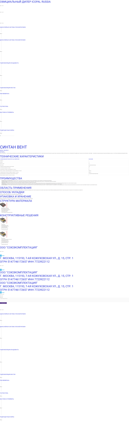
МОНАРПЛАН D (4, 95)
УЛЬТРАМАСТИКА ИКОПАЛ (5, 118)
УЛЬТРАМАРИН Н (4, 49)
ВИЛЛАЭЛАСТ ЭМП (4, 357)
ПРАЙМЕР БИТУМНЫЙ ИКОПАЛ (6, 124)
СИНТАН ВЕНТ (3, 30)
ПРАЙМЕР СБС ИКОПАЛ (5, 125)
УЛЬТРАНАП (3, 70)
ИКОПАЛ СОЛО (4, 28)
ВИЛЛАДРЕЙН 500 (4, 351)
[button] (64, 33)
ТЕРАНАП (3, 69)
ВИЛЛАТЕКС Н (3, 53)
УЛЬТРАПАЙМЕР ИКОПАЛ (5, 119)
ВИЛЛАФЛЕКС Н (4, 44)
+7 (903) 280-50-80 (2, 7)
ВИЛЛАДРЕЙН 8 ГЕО (4, 352)
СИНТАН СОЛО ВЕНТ (4, 317)
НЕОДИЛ (3, 68)
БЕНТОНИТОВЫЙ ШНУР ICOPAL (6, 358)
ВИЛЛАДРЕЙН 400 (4, 64)
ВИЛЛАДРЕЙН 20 (4, 66)
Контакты (1, 19)
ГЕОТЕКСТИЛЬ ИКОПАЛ (5, 107)
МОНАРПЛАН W (4, 97)
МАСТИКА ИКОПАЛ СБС (5, 113)
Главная (1, 17)
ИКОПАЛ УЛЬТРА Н (4, 59)
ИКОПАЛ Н (3, 46)
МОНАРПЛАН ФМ (4, 98)
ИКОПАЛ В (3, 45)
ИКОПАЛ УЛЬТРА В (4, 47)
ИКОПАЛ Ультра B (4, 223)
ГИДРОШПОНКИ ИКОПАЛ (5, 67)
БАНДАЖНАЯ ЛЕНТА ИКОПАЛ (6, 72)
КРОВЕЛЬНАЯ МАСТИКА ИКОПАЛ (6, 115)
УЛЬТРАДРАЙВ (4, 318)
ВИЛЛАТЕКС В (3, 41)
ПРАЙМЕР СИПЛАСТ (4, 126)
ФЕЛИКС (3, 131)
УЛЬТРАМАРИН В (4, 335)
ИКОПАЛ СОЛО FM (4, 29)
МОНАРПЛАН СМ (4, 96)
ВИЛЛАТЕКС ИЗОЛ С (4, 329)
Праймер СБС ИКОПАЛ (5, 228)
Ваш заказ (1, 297)
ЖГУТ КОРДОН (4, 73)
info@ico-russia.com (2, 10)
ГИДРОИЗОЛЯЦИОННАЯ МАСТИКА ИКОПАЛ (7, 114)
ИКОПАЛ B (8, 223)
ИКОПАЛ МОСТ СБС (4, 91)
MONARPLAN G (4, 381)
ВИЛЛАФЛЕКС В (4, 43)
